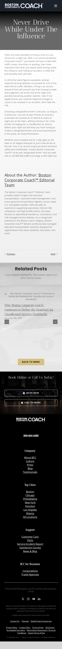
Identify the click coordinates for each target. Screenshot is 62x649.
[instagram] (28, 599)
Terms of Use (37, 627)
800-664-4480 (31, 435)
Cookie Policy (24, 627)
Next (53, 254)
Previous (11, 254)
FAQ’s (30, 540)
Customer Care (30, 536)
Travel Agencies (30, 574)
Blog (30, 468)
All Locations (30, 517)
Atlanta (30, 513)
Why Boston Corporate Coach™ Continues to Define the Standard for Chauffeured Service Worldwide (29, 309)
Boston (30, 491)
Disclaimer (49, 627)
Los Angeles (30, 509)
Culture (30, 461)
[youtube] (34, 599)
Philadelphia (30, 499)
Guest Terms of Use (36, 633)
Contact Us (14, 621)
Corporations (30, 571)
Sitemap (25, 621)
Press (30, 464)
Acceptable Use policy (16, 630)
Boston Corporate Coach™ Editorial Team (30, 180)
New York (30, 502)
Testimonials (30, 472)
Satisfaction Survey (30, 547)
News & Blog (30, 551)
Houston (30, 506)
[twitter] (23, 599)
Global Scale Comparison (41, 621)
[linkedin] (39, 599)
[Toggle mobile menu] (55, 5)
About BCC (30, 457)
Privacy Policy (11, 627)
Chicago (30, 495)
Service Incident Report (30, 544)
